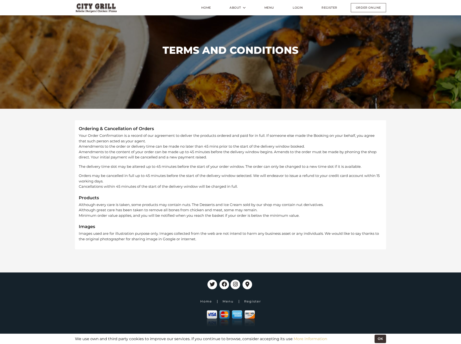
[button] (237, 7)
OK (380, 339)
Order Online (368, 7)
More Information (310, 339)
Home (206, 7)
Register (329, 7)
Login (298, 7)
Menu (269, 7)
